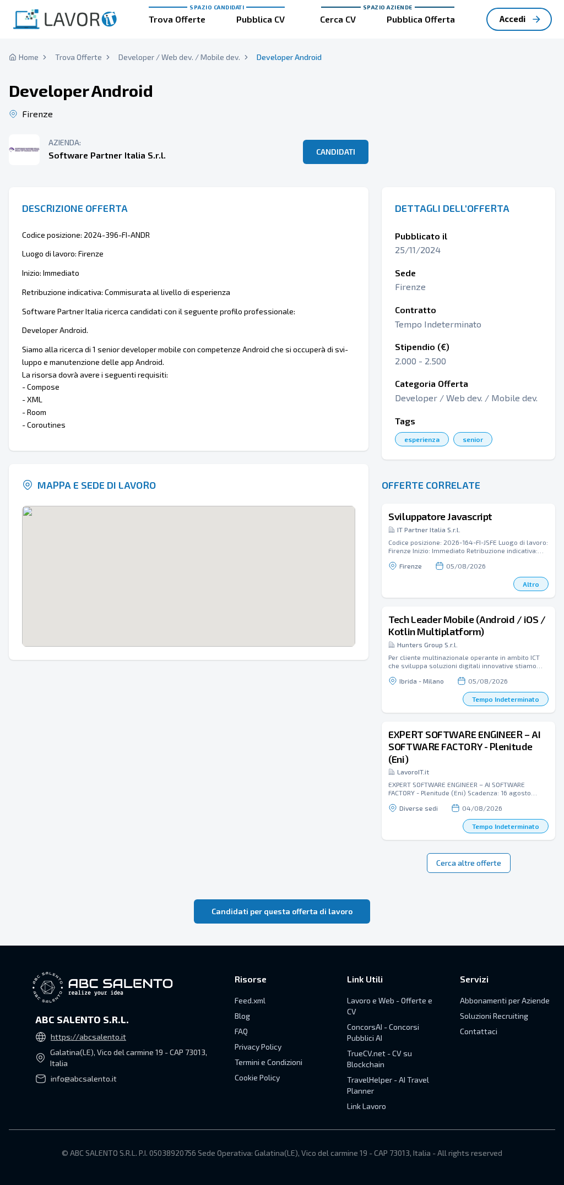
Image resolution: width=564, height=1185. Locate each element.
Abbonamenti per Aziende (505, 1000)
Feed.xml (250, 1000)
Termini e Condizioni (268, 1062)
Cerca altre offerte (468, 862)
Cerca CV (338, 19)
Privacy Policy (258, 1046)
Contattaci (478, 1031)
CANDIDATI (335, 151)
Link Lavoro (366, 1106)
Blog (242, 1015)
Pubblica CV (260, 19)
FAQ (241, 1031)
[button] (468, 551)
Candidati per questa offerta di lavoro (282, 911)
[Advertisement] (468, 88)
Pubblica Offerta (421, 19)
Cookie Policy (257, 1077)
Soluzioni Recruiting (494, 1015)
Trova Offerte (177, 19)
